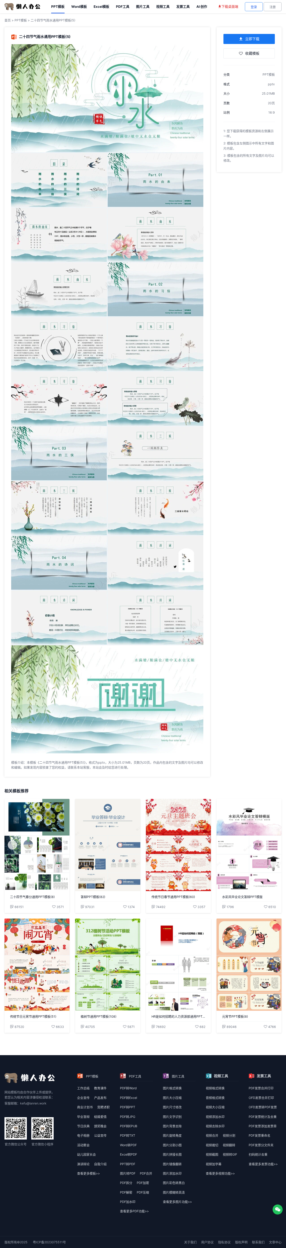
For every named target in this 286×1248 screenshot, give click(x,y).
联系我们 (258, 1242)
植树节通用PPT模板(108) (98, 1016)
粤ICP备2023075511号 (49, 1242)
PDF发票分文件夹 (261, 1145)
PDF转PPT (127, 1107)
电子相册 (83, 1135)
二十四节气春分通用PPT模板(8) (32, 897)
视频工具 (163, 6)
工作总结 (83, 1088)
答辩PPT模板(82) (93, 897)
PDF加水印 (127, 1202)
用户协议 (207, 1242)
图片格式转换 (172, 1088)
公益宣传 (100, 1135)
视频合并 (212, 1135)
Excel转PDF (128, 1154)
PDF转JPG (127, 1117)
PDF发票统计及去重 (263, 1117)
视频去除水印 (215, 1126)
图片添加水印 (172, 1173)
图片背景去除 (172, 1126)
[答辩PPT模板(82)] (107, 845)
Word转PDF (128, 1145)
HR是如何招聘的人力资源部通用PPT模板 (178, 1016)
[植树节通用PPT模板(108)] (107, 965)
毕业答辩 (83, 1117)
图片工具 (142, 6)
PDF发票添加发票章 (263, 1126)
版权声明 (241, 1242)
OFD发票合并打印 (261, 1098)
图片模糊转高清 (174, 1192)
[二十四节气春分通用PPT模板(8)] (36, 845)
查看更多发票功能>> (263, 1164)
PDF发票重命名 (259, 1135)
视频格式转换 (215, 1088)
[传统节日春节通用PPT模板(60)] (178, 845)
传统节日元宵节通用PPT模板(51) (33, 1016)
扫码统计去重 (258, 1154)
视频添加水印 (215, 1117)
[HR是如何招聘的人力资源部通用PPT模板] (178, 965)
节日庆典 (83, 1126)
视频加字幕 (213, 1164)
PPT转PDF (127, 1164)
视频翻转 (229, 1145)
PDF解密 (126, 1192)
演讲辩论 (83, 1164)
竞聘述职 (103, 1107)
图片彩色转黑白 (174, 1183)
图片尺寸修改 (172, 1107)
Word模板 (79, 6)
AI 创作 (201, 6)
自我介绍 (100, 1164)
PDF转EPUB (128, 1126)
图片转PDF (127, 1173)
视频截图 (212, 1154)
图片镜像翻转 (172, 1164)
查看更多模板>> (88, 1173)
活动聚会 (83, 1145)
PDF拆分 (126, 1183)
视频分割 (229, 1135)
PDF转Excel (128, 1098)
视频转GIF (230, 1154)
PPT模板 (58, 6)
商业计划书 (85, 1107)
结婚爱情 (100, 1117)
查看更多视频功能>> (220, 1173)
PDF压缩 (143, 1192)
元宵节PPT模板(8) (235, 1016)
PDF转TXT (127, 1135)
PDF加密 (143, 1183)
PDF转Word (128, 1088)
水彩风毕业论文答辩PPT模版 (242, 897)
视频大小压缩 (215, 1107)
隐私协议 (224, 1242)
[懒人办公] (22, 6)
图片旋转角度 (172, 1135)
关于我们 (190, 1242)
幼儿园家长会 (86, 1154)
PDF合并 (146, 1173)
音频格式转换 (215, 1098)
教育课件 (100, 1088)
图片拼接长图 (172, 1154)
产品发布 (100, 1098)
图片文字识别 (172, 1117)
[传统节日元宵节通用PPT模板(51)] (36, 965)
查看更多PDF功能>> (134, 1211)
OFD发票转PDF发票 (263, 1107)
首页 (7, 20)
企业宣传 (83, 1098)
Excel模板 (101, 6)
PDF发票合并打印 (261, 1088)
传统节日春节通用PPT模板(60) (173, 897)
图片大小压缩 (172, 1098)
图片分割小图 (172, 1145)
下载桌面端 (229, 6)
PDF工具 (122, 6)
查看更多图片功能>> (177, 1202)
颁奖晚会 (100, 1126)
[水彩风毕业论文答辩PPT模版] (249, 845)
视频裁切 (212, 1145)
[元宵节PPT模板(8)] (249, 965)
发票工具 (183, 6)
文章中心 (275, 1242)
